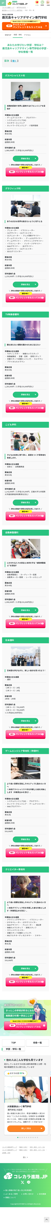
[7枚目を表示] (30, 1137)
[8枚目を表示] (33, 1137)
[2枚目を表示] (20, 1137)
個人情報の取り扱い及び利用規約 (18, 1190)
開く (14, 61)
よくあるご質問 (11, 1194)
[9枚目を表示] (35, 1137)
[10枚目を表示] (37, 1137)
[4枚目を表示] (24, 1137)
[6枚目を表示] (28, 1137)
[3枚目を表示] (22, 1137)
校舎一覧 (37, 1042)
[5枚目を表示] (26, 1137)
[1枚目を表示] (17, 1137)
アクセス (27, 35)
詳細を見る (25, 158)
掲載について (10, 1198)
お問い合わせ (28, 1194)
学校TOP (8, 35)
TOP (13, 1042)
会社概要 (42, 1194)
